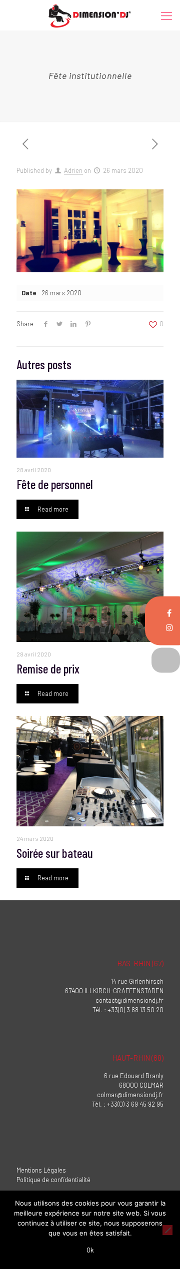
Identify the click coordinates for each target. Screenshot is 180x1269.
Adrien (73, 170)
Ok (90, 1250)
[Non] (167, 1230)
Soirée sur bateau (54, 852)
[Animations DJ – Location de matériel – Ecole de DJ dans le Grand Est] (90, 14)
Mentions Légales (41, 1170)
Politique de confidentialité (53, 1180)
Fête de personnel (54, 484)
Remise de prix (48, 668)
